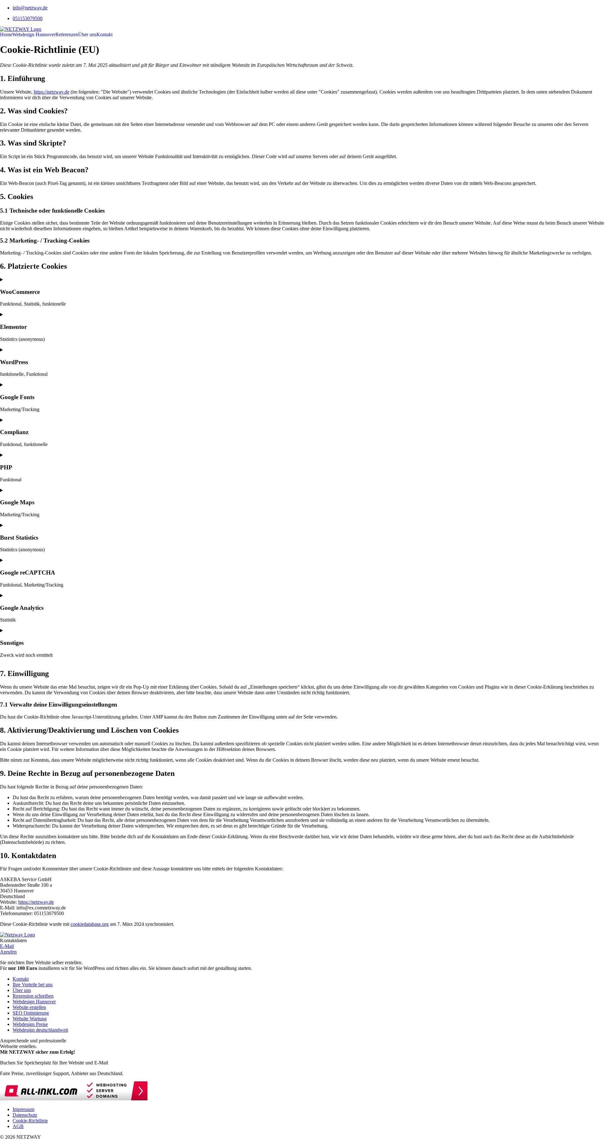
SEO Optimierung (31, 1013)
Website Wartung (30, 1018)
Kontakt (104, 34)
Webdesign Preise (30, 1024)
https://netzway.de (51, 92)
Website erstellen (29, 1007)
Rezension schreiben (33, 996)
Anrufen (8, 951)
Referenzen (66, 34)
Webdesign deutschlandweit (40, 1030)
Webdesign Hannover (33, 34)
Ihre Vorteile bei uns (33, 984)
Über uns (87, 34)
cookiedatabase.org (90, 924)
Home (6, 34)
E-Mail (7, 946)
